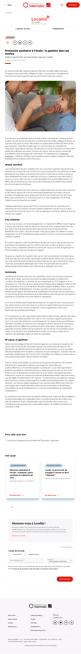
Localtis (9, 12)
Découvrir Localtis (18, 536)
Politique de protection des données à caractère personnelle (34, 569)
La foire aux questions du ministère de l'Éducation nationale (33, 441)
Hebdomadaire (33, 554)
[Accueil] (37, 5)
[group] (40, 106)
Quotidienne (17, 554)
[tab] (12, 507)
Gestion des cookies (30, 641)
